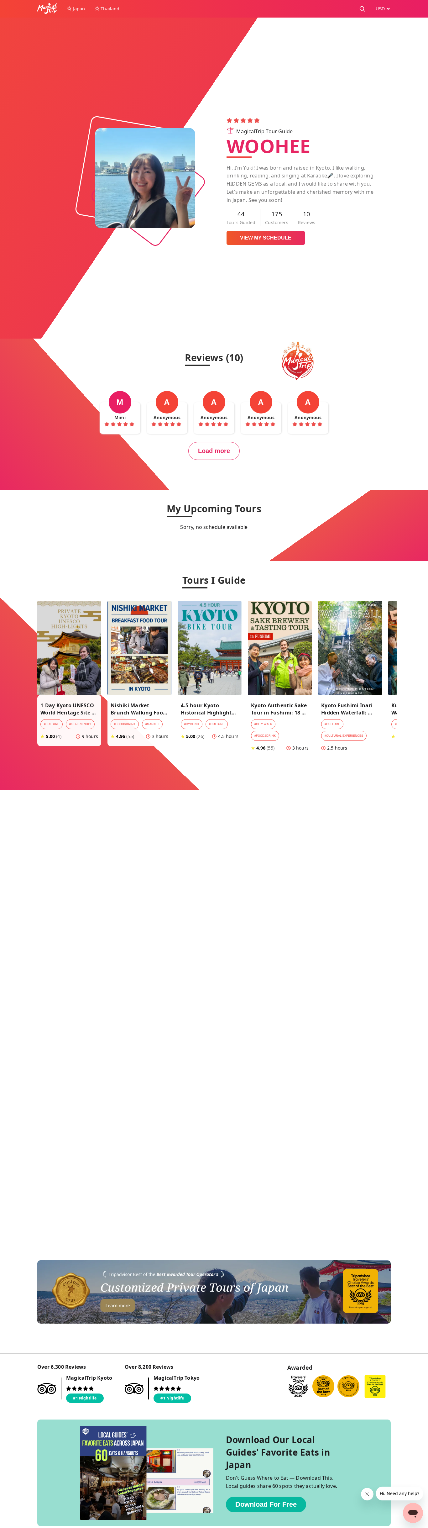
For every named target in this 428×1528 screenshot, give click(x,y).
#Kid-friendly (80, 724)
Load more (214, 450)
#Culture (51, 724)
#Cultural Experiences (344, 735)
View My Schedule (265, 237)
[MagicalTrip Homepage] (49, 9)
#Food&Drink (124, 724)
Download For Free (266, 1504)
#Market (152, 724)
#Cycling (191, 724)
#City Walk (263, 724)
